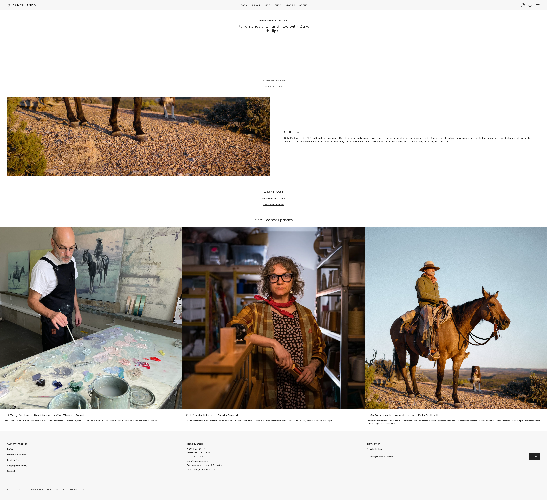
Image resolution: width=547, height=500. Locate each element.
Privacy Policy (36, 490)
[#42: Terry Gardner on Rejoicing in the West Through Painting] (91, 318)
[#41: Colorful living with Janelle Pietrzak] (273, 318)
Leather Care (13, 460)
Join (534, 456)
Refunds (73, 490)
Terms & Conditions (56, 490)
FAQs (10, 449)
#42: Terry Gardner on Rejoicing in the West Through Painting (45, 415)
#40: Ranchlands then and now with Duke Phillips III (403, 415)
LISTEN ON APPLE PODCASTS (273, 80)
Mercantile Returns (16, 454)
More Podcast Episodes (273, 220)
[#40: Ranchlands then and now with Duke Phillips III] (456, 318)
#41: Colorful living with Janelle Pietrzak (212, 415)
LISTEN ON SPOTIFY (273, 87)
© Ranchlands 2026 (16, 490)
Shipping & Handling (17, 465)
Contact (11, 471)
